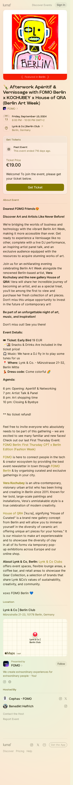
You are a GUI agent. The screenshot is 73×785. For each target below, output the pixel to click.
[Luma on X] (38, 745)
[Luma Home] (7, 4)
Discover (8, 751)
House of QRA (13, 513)
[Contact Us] (44, 745)
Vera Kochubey (14, 483)
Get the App (58, 744)
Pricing (20, 751)
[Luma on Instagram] (31, 745)
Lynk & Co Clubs (50, 561)
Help (29, 751)
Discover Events (42, 5)
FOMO (8, 457)
